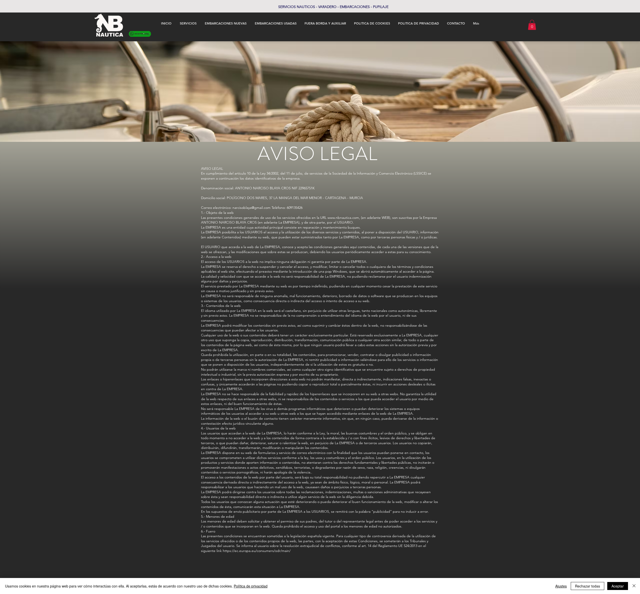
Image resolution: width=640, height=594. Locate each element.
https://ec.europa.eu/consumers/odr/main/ (256, 550)
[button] (532, 25)
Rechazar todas (587, 585)
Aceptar (618, 585)
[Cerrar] (634, 586)
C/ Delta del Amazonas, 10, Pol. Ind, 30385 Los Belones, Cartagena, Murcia (320, 7)
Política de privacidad (251, 585)
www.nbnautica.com (343, 217)
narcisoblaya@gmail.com (251, 207)
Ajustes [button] (561, 585)
